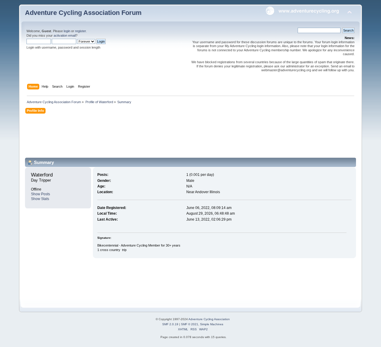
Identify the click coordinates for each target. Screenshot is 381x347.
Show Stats (40, 199)
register (80, 31)
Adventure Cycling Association (209, 319)
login (67, 31)
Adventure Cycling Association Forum (83, 12)
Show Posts (40, 194)
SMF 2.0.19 (170, 324)
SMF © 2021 (189, 324)
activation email (65, 35)
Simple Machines (211, 324)
